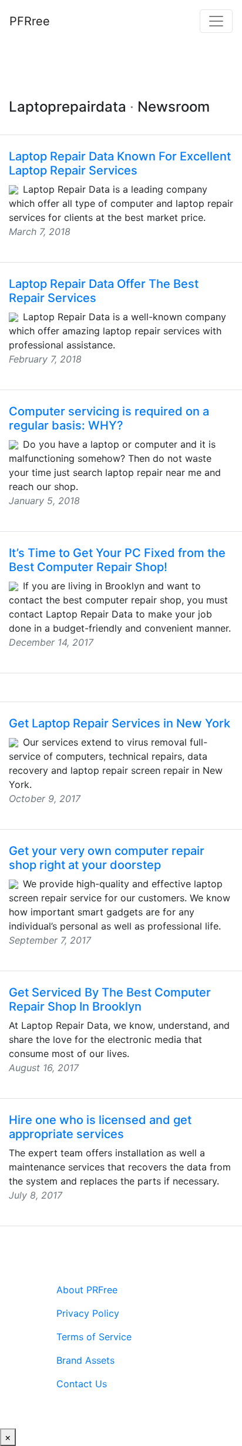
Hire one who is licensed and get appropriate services (100, 1127)
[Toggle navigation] (216, 21)
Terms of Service (94, 1337)
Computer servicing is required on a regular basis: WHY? (109, 418)
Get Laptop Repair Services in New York (119, 723)
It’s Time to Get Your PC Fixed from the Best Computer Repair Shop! (117, 560)
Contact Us (81, 1384)
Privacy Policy (87, 1313)
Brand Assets (85, 1360)
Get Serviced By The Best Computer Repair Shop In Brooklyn (110, 999)
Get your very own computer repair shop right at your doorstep (106, 858)
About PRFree (86, 1290)
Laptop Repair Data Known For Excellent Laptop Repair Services (120, 163)
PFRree (29, 21)
